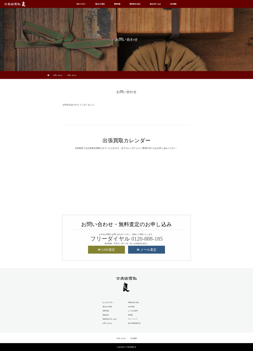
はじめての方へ (108, 302)
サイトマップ (133, 319)
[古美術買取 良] (126, 290)
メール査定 (148, 249)
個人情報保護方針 (134, 323)
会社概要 (133, 338)
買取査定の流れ (135, 4)
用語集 (130, 315)
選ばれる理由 (100, 4)
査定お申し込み (155, 4)
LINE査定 (108, 249)
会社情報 (173, 4)
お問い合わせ (107, 323)
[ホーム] (48, 72)
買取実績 (117, 4)
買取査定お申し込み (110, 319)
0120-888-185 (147, 239)
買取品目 (106, 315)
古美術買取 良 (131, 347)
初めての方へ (81, 4)
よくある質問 (133, 311)
